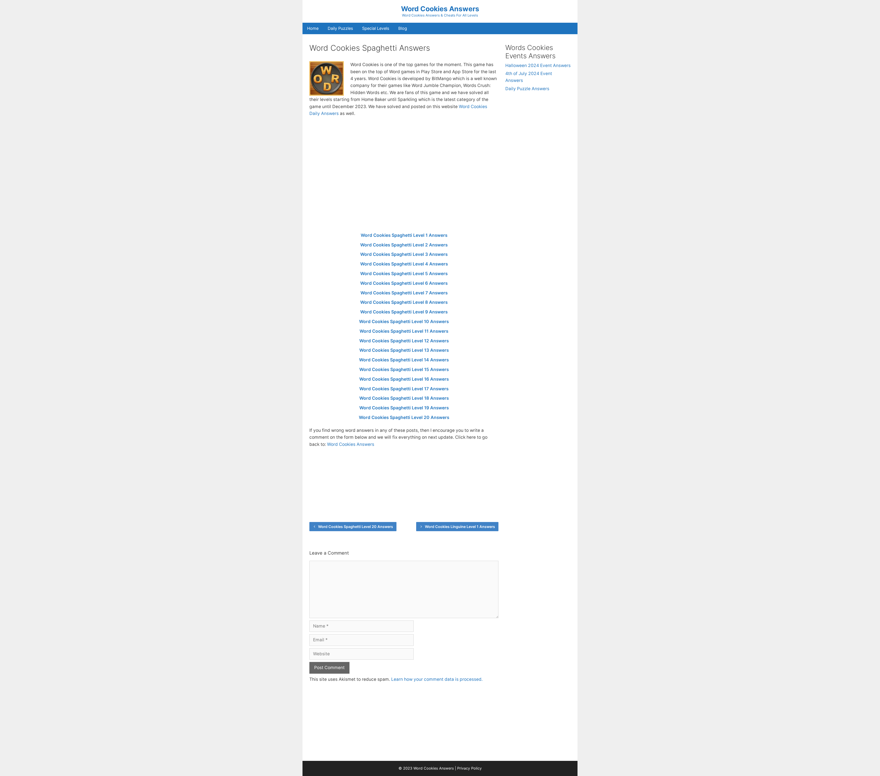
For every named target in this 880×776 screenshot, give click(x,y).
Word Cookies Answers (440, 9)
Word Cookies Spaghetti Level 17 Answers (403, 388)
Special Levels (375, 28)
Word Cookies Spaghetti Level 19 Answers (404, 407)
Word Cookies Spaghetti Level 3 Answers (404, 254)
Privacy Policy (469, 768)
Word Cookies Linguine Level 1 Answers (460, 526)
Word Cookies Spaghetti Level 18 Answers (404, 398)
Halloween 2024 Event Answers (538, 65)
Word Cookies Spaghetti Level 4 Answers (404, 264)
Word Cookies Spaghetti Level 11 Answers (404, 331)
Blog (402, 28)
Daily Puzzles (340, 28)
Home (313, 28)
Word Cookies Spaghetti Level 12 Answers (404, 340)
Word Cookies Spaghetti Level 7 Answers (404, 293)
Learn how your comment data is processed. (437, 679)
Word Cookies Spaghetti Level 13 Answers (404, 350)
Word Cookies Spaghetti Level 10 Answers (404, 321)
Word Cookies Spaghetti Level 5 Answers (404, 273)
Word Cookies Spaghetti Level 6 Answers (404, 283)
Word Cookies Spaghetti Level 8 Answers (404, 302)
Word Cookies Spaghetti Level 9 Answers (404, 312)
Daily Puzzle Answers (527, 88)
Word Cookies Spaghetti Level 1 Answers (404, 235)
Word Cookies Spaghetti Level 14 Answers (404, 360)
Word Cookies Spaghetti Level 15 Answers (404, 369)
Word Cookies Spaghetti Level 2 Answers (404, 245)
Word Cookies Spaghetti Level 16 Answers (404, 379)
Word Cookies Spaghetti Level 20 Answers (404, 417)
